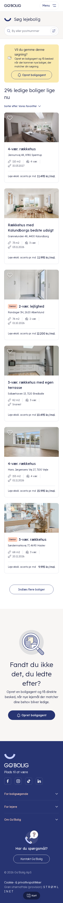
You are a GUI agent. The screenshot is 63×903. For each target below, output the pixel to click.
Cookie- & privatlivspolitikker (22, 882)
